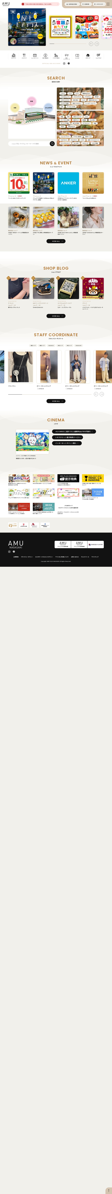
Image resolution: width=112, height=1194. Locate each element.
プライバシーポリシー (27, 557)
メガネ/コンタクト (65, 100)
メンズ (70, 93)
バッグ (83, 100)
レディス (63, 93)
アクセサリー (88, 96)
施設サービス (88, 136)
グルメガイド (74, 140)
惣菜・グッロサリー (77, 103)
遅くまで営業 (76, 123)
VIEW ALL (56, 241)
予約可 (62, 126)
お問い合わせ (75, 557)
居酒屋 (84, 120)
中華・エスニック (77, 116)
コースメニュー (86, 123)
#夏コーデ (33, 345)
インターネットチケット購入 (65, 443)
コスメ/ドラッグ (77, 96)
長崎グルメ (76, 120)
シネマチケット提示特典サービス (67, 437)
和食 (62, 116)
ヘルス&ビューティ (65, 96)
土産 (62, 106)
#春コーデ (42, 345)
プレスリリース (85, 557)
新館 (31, 101)
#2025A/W (78, 345)
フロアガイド (64, 140)
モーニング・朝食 (65, 123)
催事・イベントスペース (93, 140)
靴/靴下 (97, 96)
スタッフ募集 (95, 143)
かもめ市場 (48, 108)
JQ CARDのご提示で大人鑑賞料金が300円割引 (73, 431)
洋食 (68, 116)
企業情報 (16, 557)
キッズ (77, 93)
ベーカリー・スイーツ (90, 103)
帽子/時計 (75, 100)
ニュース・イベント (65, 136)
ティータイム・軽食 (65, 120)
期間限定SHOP (86, 93)
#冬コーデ (69, 345)
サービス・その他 (71, 106)
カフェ (86, 116)
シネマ (82, 140)
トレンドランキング (65, 143)
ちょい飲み (92, 120)
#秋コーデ (60, 345)
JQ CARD (76, 143)
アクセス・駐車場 (77, 136)
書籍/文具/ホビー (93, 100)
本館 (15, 108)
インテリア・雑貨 (65, 103)
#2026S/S (51, 345)
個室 (95, 123)
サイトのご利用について (62, 557)
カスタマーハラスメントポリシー (44, 557)
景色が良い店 (71, 126)
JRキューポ (85, 143)
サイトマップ (95, 557)
